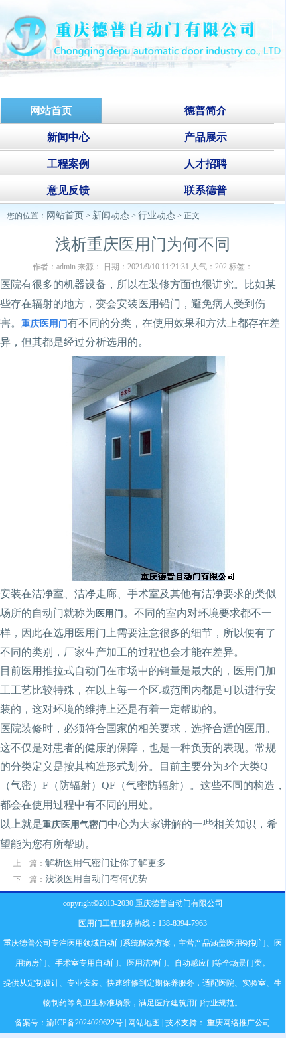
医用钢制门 (246, 943)
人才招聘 (205, 163)
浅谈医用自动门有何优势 (96, 879)
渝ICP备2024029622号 (84, 1022)
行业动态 (156, 215)
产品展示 (205, 137)
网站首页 (65, 215)
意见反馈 (68, 190)
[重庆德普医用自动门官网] (142, 74)
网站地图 (144, 1022)
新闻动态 (110, 215)
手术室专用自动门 (87, 963)
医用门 (109, 614)
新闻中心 (68, 137)
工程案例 (68, 163)
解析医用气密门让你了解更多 (105, 863)
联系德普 (205, 190)
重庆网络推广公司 (238, 1022)
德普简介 (205, 110)
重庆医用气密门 (74, 825)
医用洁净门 (147, 963)
